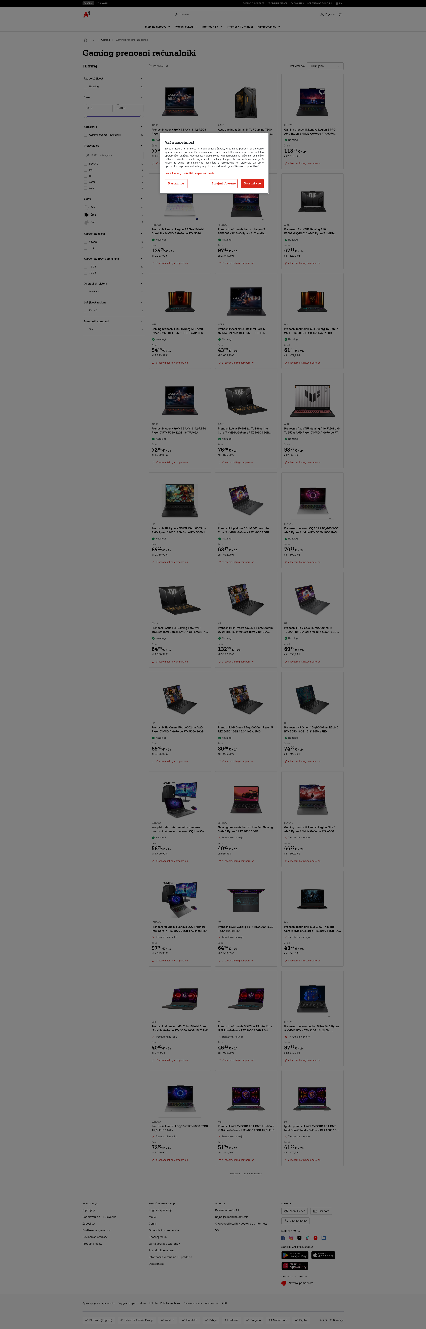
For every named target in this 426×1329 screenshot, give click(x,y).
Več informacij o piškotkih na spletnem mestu (190, 173)
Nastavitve (176, 183)
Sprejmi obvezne (224, 183)
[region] (214, 163)
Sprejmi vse (252, 183)
